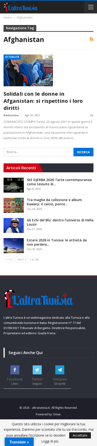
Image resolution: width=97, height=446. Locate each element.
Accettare (80, 435)
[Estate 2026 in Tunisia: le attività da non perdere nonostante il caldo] (14, 245)
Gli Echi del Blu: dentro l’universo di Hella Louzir (60, 222)
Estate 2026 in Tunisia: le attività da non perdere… (57, 242)
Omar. (57, 414)
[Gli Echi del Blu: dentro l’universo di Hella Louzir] (14, 225)
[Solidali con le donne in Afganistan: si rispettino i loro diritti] (28, 70)
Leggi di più (49, 441)
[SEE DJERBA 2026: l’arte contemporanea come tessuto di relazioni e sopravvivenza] (14, 185)
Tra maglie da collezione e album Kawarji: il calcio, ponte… (54, 202)
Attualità (12, 56)
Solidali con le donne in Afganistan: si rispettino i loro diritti (43, 100)
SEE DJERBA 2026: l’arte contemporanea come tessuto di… (59, 182)
